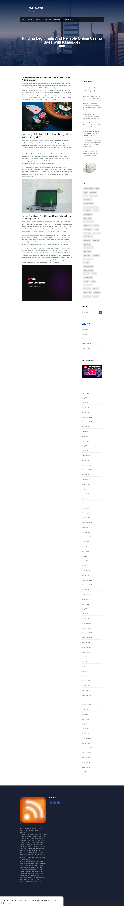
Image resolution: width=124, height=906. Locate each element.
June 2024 (85, 494)
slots (93, 281)
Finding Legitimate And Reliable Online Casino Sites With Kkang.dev (46, 78)
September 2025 (87, 431)
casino (85, 192)
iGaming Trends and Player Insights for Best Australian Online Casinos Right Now (91, 153)
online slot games (88, 259)
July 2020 (85, 714)
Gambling (37, 19)
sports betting (87, 288)
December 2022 (87, 580)
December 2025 (87, 417)
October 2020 (86, 700)
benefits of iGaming (88, 188)
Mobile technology (88, 236)
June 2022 (85, 604)
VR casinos (95, 296)
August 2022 (86, 594)
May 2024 (85, 498)
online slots (86, 262)
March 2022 (86, 618)
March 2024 (86, 508)
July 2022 (85, 599)
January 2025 (86, 460)
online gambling (87, 251)
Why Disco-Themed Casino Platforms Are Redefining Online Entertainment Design (92, 125)
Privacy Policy (68, 19)
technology (95, 288)
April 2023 (85, 561)
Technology (85, 339)
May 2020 (85, 724)
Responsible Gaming (88, 270)
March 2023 (86, 566)
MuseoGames (36, 7)
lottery (96, 229)
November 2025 (87, 422)
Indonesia (96, 225)
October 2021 (86, 642)
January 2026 (86, 412)
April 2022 (85, 613)
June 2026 (85, 393)
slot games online (88, 277)
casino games (93, 192)
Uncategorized (86, 344)
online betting (87, 240)
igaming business (88, 214)
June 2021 (85, 661)
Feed (21, 824)
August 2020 (86, 709)
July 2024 (85, 489)
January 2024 (86, 518)
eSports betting (87, 207)
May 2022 (85, 609)
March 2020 (86, 733)
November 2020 (87, 695)
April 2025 (85, 450)
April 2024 (85, 503)
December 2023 (87, 522)
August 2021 (86, 652)
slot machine (86, 281)
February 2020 (86, 738)
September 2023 (87, 537)
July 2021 (85, 657)
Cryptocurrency (87, 199)
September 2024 (87, 479)
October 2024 (86, 474)
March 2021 (86, 676)
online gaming (87, 255)
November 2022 (87, 585)
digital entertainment (88, 203)
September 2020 (87, 705)
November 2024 (87, 470)
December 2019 (87, 748)
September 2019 (87, 762)
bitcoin (97, 188)
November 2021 (87, 637)
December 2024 (87, 465)
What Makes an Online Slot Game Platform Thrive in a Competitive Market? (91, 134)
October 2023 (86, 532)
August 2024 (86, 484)
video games (97, 292)
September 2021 (87, 647)
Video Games (86, 348)
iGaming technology (88, 222)
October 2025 (86, 426)
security (93, 273)
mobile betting (87, 233)
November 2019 (87, 753)
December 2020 (87, 690)
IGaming (84, 334)
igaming (95, 210)
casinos (85, 196)
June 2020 (85, 719)
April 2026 (85, 403)
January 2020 (86, 743)
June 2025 (85, 441)
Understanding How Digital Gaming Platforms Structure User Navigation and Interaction (92, 116)
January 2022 (86, 628)
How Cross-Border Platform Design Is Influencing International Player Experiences (92, 90)
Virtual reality (87, 296)
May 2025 (85, 446)
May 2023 (85, 556)
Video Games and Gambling (52, 19)
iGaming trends (87, 225)
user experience (87, 292)
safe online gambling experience (35, 95)
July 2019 (85, 772)
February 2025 (86, 455)
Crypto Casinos (93, 196)
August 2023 (86, 542)
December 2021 (87, 633)
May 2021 (85, 666)
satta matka (86, 273)
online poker (96, 255)
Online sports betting (88, 266)
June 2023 (85, 551)
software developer (88, 285)
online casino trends (88, 248)
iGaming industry (87, 218)
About (30, 19)
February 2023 (86, 570)
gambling (95, 207)
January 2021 (86, 685)
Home (23, 19)
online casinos (87, 244)
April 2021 (85, 671)
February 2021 (86, 681)
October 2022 (86, 590)
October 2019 (86, 757)
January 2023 (86, 575)
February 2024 (86, 513)
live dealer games (88, 229)
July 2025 (85, 436)
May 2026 (85, 398)
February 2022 (86, 623)
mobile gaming (96, 233)
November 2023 (87, 527)
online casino (96, 240)
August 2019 (86, 767)
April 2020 (85, 729)
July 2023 (85, 546)
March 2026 (86, 407)
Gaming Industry (87, 210)
